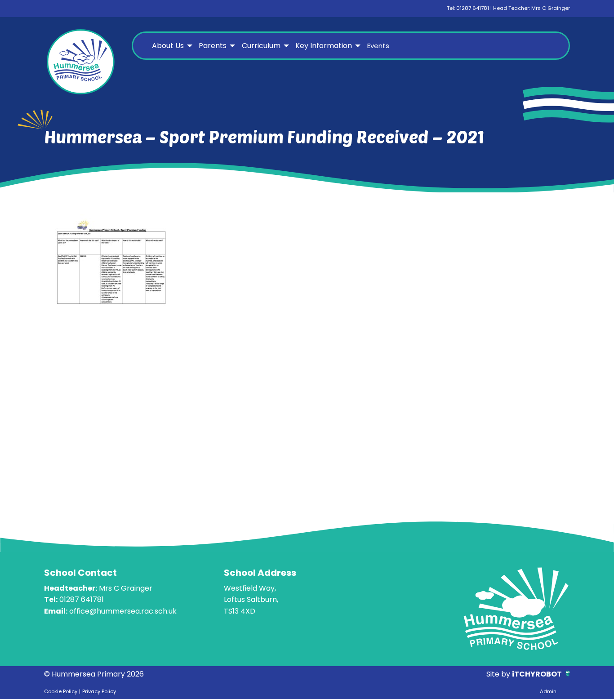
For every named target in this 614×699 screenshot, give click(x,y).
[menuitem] (171, 45)
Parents (213, 45)
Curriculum (261, 45)
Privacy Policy (99, 691)
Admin (548, 691)
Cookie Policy (60, 691)
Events (378, 45)
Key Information (323, 45)
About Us (168, 45)
